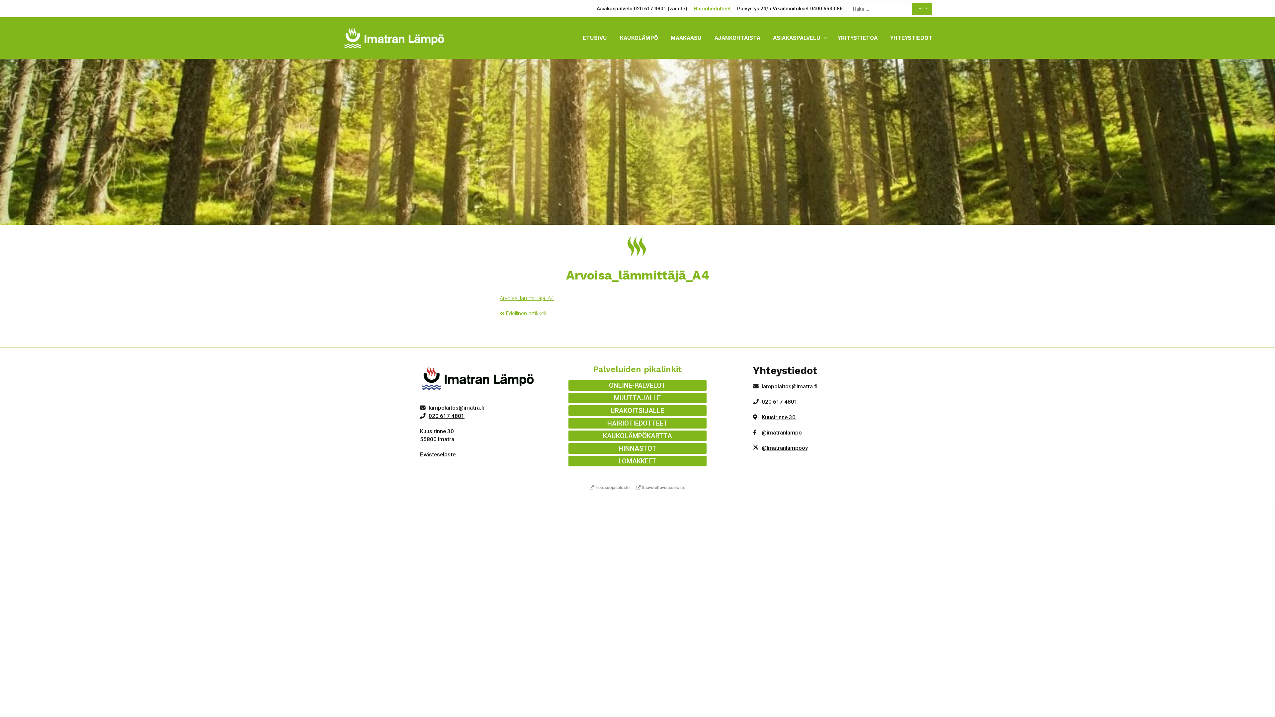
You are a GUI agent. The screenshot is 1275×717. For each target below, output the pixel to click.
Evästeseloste (438, 454)
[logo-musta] (478, 380)
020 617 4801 (447, 416)
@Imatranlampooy (785, 447)
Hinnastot (637, 448)
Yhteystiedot (911, 38)
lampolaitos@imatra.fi (456, 407)
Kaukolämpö (639, 38)
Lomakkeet (637, 461)
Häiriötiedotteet (712, 9)
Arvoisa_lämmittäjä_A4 (527, 298)
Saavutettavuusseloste (663, 487)
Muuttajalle (637, 398)
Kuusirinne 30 (779, 417)
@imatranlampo (782, 432)
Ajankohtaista (737, 38)
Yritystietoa (858, 38)
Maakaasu (686, 38)
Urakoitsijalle (637, 411)
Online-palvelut (637, 385)
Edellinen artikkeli (525, 313)
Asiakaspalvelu (796, 38)
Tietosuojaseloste (612, 487)
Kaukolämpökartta (637, 436)
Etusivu (595, 38)
